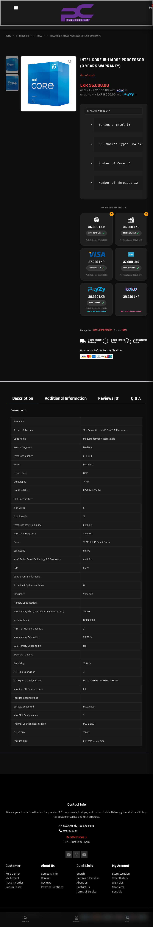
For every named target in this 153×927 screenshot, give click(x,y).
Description (22, 398)
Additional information (66, 398)
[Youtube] (84, 854)
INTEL (95, 330)
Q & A (136, 398)
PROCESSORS (105, 330)
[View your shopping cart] (150, 7)
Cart (127, 921)
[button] (16, 8)
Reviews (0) (108, 398)
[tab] (23, 398)
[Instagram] (76, 854)
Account (76, 921)
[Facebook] (68, 854)
